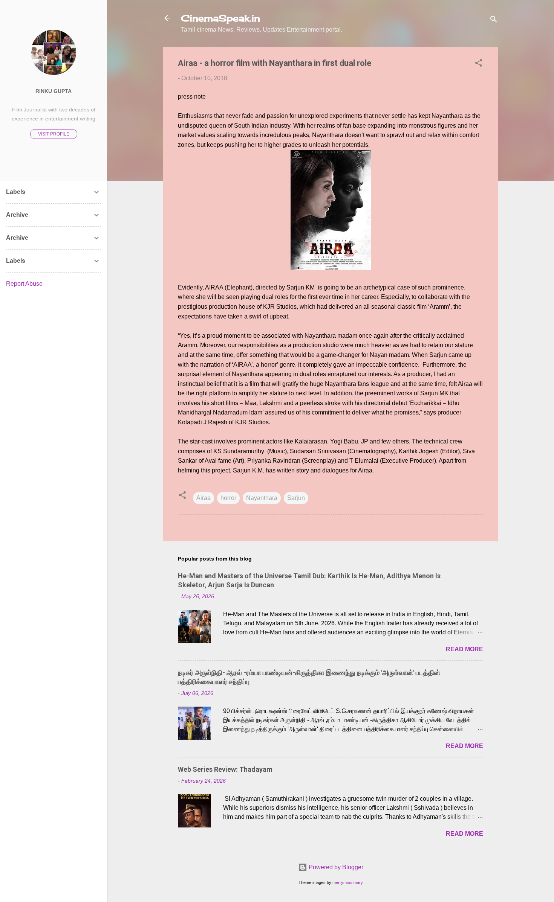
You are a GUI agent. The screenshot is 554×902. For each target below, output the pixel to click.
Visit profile (53, 134)
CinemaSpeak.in (220, 18)
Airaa (203, 498)
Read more (464, 649)
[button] (478, 64)
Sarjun (296, 498)
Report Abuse (24, 283)
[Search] (493, 20)
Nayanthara (261, 498)
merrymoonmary (347, 882)
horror (228, 498)
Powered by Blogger (335, 867)
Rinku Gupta (53, 91)
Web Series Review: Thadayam (225, 769)
